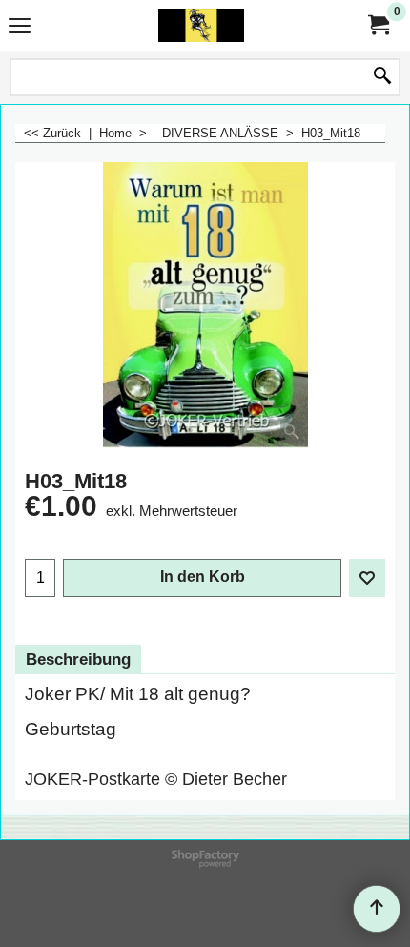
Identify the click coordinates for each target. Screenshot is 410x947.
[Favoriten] (367, 578)
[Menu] (20, 27)
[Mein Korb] (377, 25)
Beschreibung (78, 659)
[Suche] (382, 77)
